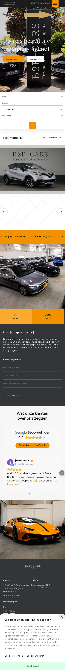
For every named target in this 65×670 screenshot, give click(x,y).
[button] (3, 472)
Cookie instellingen (14, 656)
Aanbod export (13, 59)
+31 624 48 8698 (17, 585)
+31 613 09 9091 (10, 589)
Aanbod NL (35, 59)
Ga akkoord (33, 666)
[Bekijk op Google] (10, 462)
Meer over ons (13, 395)
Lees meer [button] (13, 484)
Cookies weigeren (35, 656)
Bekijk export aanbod (51, 138)
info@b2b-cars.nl (11, 595)
